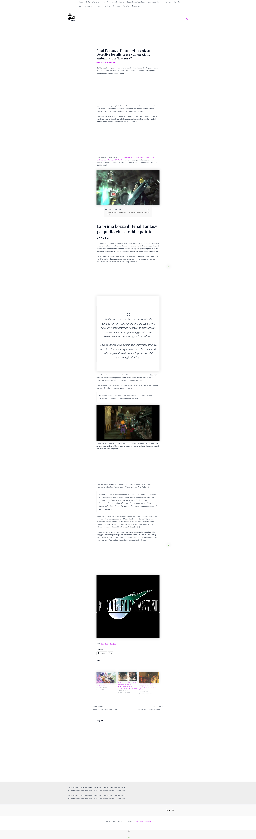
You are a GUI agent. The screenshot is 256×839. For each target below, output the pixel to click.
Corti (98, 6)
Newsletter (136, 6)
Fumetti (177, 2)
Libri (80, 6)
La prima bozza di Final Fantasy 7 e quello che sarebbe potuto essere (128, 213)
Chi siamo (116, 6)
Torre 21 (71, 22)
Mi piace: (111, 215)
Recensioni (167, 2)
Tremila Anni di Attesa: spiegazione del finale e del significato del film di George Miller (148, 687)
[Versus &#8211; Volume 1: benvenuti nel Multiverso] (106, 677)
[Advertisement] (130, 23)
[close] (129, 831)
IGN (102, 644)
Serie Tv (106, 2)
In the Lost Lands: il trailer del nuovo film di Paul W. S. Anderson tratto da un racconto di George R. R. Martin (127, 685)
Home (81, 2)
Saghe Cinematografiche (136, 2)
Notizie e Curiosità (92, 2)
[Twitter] (170, 810)
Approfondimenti (118, 2)
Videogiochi (89, 6)
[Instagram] (173, 810)
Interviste (106, 6)
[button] (187, 19)
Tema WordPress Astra (143, 821)
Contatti (126, 6)
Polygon (113, 644)
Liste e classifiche (154, 2)
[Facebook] (167, 810)
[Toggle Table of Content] (148, 209)
